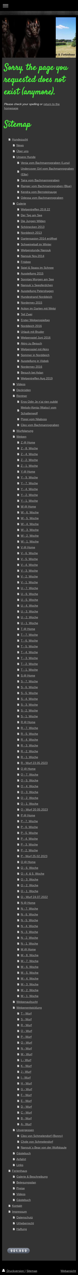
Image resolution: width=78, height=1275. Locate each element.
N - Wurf (26, 1048)
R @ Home (28, 722)
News (20, 145)
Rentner (21, 395)
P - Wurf (26, 1036)
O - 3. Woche (29, 879)
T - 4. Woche (29, 652)
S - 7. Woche (29, 681)
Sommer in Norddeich (35, 355)
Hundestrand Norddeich (36, 296)
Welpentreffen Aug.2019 (37, 378)
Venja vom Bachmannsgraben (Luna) (45, 162)
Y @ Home (28, 471)
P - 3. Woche (29, 844)
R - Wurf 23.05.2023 (34, 763)
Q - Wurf (26, 1031)
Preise (20, 1188)
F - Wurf (26, 1095)
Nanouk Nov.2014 (32, 256)
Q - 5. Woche (29, 780)
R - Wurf (26, 1025)
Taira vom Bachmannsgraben (40, 180)
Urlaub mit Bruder (32, 331)
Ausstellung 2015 (32, 273)
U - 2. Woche (29, 617)
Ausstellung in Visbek (35, 361)
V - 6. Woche (29, 553)
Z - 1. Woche (29, 465)
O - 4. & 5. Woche (32, 873)
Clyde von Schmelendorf (37, 1141)
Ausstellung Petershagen (37, 291)
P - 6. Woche (29, 827)
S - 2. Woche (29, 710)
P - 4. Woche (29, 838)
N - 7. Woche (29, 908)
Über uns (22, 151)
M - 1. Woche (29, 996)
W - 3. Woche (30, 529)
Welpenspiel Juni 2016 (36, 337)
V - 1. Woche (29, 582)
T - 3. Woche (29, 658)
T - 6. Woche (29, 640)
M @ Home (28, 949)
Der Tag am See (31, 215)
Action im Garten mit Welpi (38, 308)
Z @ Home (28, 442)
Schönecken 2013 (33, 226)
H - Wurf (26, 1083)
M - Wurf (26, 1054)
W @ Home (28, 506)
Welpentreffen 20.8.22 (35, 209)
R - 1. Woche (29, 757)
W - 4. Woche (30, 524)
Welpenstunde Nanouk (36, 250)
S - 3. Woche (29, 704)
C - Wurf (26, 1112)
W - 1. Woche (30, 541)
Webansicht (68, 1271)
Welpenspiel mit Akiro (35, 349)
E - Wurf (26, 1100)
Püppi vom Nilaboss (34, 419)
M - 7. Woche (29, 961)
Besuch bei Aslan (32, 372)
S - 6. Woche (29, 687)
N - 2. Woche (29, 937)
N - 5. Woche (29, 920)
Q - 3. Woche (29, 792)
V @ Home (28, 547)
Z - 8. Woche (29, 448)
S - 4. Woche (29, 698)
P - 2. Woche (29, 850)
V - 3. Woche (29, 570)
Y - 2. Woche (29, 495)
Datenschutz (24, 1217)
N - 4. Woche (29, 926)
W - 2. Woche (30, 535)
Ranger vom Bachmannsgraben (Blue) (46, 186)
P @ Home (28, 815)
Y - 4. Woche (29, 489)
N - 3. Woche (29, 932)
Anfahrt (21, 1159)
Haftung (21, 1229)
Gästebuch (23, 1153)
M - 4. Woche (29, 978)
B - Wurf (26, 1118)
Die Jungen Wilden (33, 221)
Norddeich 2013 (31, 232)
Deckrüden (23, 390)
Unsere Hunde (26, 157)
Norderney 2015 (31, 302)
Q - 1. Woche (29, 803)
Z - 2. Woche (29, 460)
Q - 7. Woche (29, 774)
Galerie (21, 203)
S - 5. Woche (29, 693)
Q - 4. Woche (29, 786)
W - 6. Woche (30, 512)
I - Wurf (26, 1077)
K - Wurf (26, 1066)
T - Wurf (26, 1013)
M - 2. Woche (29, 990)
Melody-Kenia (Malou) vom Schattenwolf (38, 410)
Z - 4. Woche (29, 454)
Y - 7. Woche (29, 483)
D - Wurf (26, 1106)
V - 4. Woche (29, 564)
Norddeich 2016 (31, 326)
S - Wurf (26, 1019)
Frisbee (26, 261)
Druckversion (15, 1271)
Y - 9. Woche (29, 477)
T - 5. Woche (29, 646)
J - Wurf (26, 1071)
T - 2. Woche (29, 663)
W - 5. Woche (30, 518)
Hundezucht (20, 139)
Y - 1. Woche (29, 500)
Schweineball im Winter (36, 244)
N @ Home (28, 902)
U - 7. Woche (29, 588)
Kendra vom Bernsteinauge (39, 192)
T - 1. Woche (29, 669)
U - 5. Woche (29, 599)
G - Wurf (26, 1089)
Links (19, 1165)
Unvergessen (25, 1130)
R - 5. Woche (29, 733)
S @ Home (28, 675)
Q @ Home (28, 768)
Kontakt (17, 1205)
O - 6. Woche (29, 867)
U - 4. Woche (29, 605)
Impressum (19, 1211)
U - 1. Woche (29, 623)
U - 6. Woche (29, 594)
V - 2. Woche (29, 576)
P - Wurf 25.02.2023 (34, 856)
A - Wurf (26, 1124)
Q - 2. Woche (29, 798)
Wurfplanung (24, 430)
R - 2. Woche (29, 751)
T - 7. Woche (29, 634)
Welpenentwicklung (29, 1007)
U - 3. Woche (29, 611)
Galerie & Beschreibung (32, 1176)
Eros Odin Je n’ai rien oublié (39, 401)
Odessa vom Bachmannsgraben (42, 197)
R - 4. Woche (29, 739)
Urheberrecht (25, 1223)
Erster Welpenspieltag (35, 320)
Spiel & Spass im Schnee (37, 267)
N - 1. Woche (29, 943)
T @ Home (28, 629)
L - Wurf (26, 1060)
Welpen (21, 436)
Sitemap (31, 1271)
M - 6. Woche (29, 966)
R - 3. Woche (29, 745)
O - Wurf (26, 1042)
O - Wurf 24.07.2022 (34, 897)
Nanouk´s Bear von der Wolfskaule (44, 1147)
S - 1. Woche (29, 716)
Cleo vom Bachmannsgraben (40, 425)
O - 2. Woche (29, 885)
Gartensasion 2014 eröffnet (39, 238)
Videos (20, 384)
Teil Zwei (26, 314)
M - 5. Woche (29, 972)
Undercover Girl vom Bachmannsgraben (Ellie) (47, 171)
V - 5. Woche (29, 559)
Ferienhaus (19, 1170)
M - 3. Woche (29, 984)
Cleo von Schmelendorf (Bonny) (42, 1135)
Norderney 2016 (31, 366)
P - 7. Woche (29, 821)
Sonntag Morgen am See (37, 279)
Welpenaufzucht (27, 1001)
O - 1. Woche (29, 891)
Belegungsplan (26, 1182)
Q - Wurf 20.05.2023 (34, 809)
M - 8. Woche (29, 955)
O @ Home (28, 862)
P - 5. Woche (29, 832)
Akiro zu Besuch (31, 343)
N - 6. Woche (29, 914)
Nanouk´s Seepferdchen (37, 285)
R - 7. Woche (29, 728)
